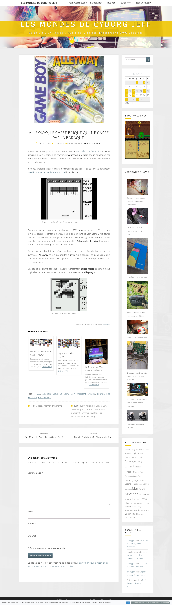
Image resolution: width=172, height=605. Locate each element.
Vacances (130, 513)
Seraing (139, 507)
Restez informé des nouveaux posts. (47, 548)
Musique (138, 488)
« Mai (127, 103)
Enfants (130, 466)
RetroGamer (96, 3)
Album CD (128, 450)
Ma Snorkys (128, 489)
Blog (141, 453)
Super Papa (126, 3)
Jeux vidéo (142, 480)
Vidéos (137, 514)
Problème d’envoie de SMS (137, 277)
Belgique (135, 453)
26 (127, 99)
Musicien (111, 3)
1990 (38, 393)
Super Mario (143, 510)
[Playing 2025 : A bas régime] (69, 344)
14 (134, 91)
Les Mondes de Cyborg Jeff (39, 3)
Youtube (128, 517)
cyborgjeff (59, 143)
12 (127, 91)
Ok (128, 602)
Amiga (133, 450)
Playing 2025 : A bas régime (66, 355)
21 (134, 95)
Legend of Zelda (131, 484)
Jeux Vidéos (36, 405)
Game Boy (69, 393)
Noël (134, 499)
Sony (135, 510)
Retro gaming (44, 397)
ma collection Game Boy (88, 151)
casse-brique (77, 409)
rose (135, 507)
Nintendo (32, 397)
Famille (130, 472)
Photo (143, 499)
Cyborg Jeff (131, 461)
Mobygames (106, 324)
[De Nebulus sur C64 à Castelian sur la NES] (96, 356)
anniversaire (140, 450)
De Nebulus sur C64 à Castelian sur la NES (94, 369)
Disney (140, 462)
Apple (129, 453)
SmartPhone (129, 510)
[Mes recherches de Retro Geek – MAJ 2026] (41, 343)
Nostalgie (128, 499)
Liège (140, 484)
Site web (32, 535)
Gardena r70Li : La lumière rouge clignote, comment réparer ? (137, 376)
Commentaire (35, 472)
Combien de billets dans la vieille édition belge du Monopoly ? (137, 201)
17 (145, 91)
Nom (31, 511)
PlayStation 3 (140, 503)
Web (142, 514)
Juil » (132, 103)
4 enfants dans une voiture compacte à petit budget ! (136, 231)
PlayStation (130, 503)
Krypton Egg (103, 393)
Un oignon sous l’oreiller (137, 337)
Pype (147, 503)
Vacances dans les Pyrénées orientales (137, 543)
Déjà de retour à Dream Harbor (136, 583)
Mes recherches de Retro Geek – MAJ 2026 (40, 353)
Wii (145, 514)
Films (137, 472)
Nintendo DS (144, 494)
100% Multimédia (143, 3)
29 (138, 99)
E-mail (32, 523)
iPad (135, 480)
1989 (76, 405)
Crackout (57, 393)
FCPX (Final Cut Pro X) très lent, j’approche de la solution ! (137, 403)
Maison (146, 484)
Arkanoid (46, 393)
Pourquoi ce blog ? (78, 3)
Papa (138, 499)
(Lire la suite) (47, 367)
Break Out (101, 405)
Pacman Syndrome (53, 405)
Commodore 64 (133, 457)
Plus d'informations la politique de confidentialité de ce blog (150, 602)
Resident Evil (129, 507)
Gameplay (129, 480)
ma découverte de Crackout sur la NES (46, 172)
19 (127, 95)
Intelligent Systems (86, 393)
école (133, 517)
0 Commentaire (75, 143)
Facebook (139, 467)
